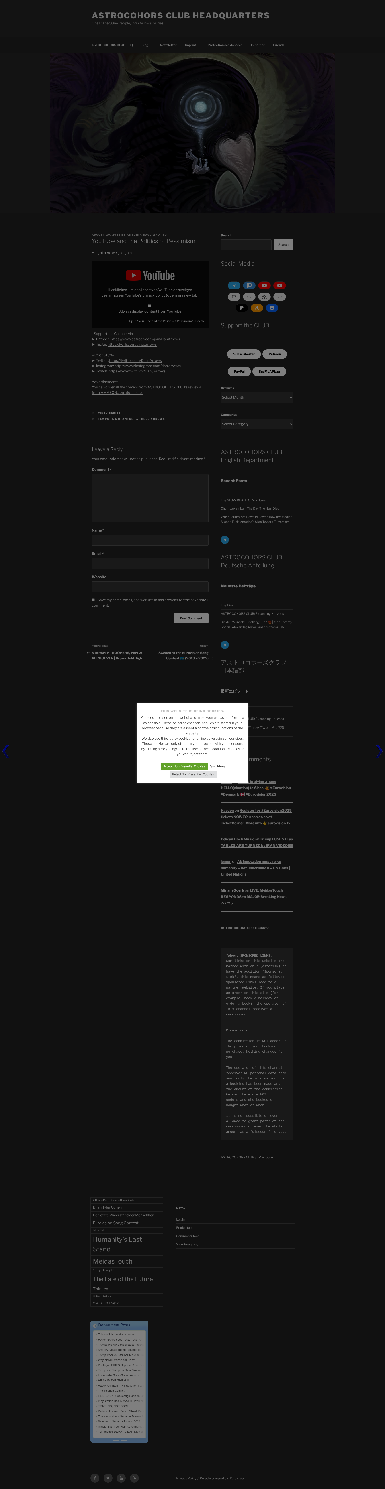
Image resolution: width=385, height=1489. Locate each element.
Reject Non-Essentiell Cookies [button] (193, 774)
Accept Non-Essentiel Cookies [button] (184, 766)
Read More (216, 766)
